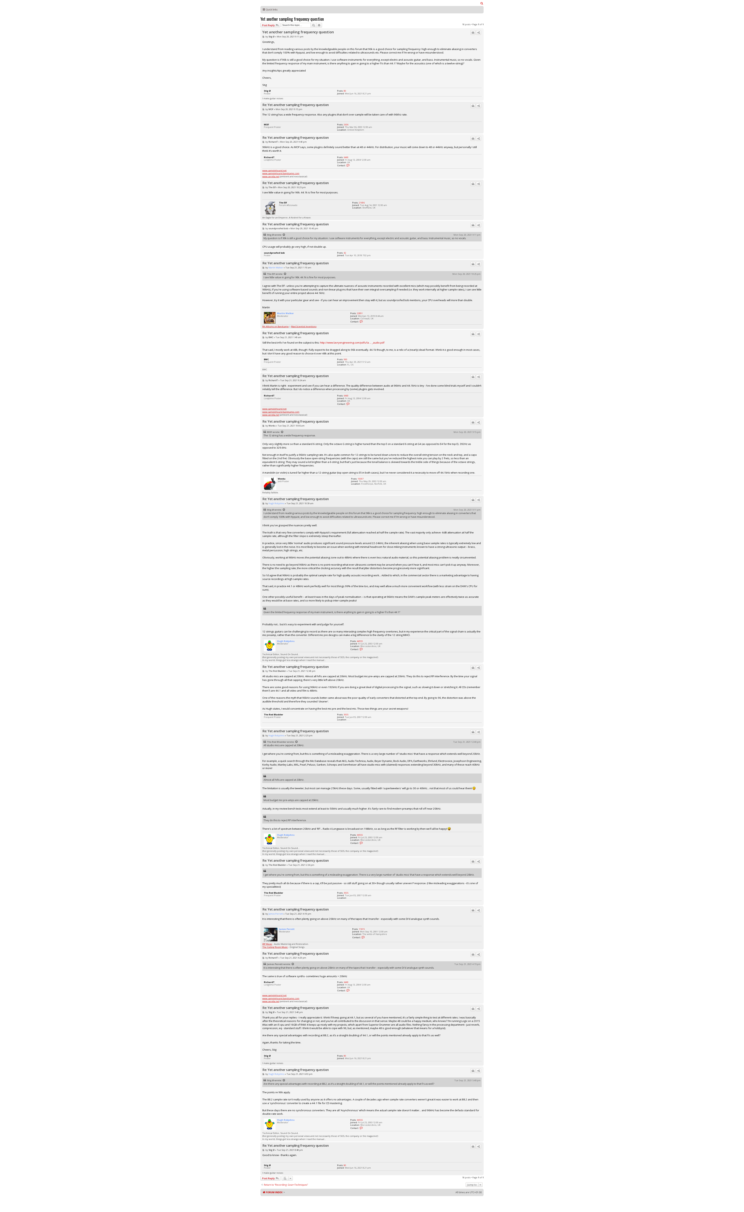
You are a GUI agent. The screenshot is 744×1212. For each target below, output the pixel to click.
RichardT (273, 141)
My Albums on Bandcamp (275, 326)
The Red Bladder (277, 670)
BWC (271, 337)
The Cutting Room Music (275, 947)
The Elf (272, 187)
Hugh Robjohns (276, 503)
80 (345, 91)
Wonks (272, 425)
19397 (360, 478)
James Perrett (276, 913)
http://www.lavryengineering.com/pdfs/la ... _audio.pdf (352, 342)
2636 (346, 124)
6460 (346, 157)
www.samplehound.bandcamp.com (280, 173)
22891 (360, 313)
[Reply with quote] (472, 32)
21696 (362, 202)
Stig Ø (272, 36)
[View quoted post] (284, 235)
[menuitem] (482, 3)
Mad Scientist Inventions (303, 326)
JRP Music (267, 943)
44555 (360, 641)
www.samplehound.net (274, 170)
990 (345, 359)
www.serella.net (270, 176)
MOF (271, 109)
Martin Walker (276, 267)
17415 (362, 929)
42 (345, 253)
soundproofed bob (278, 228)
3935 (346, 714)
